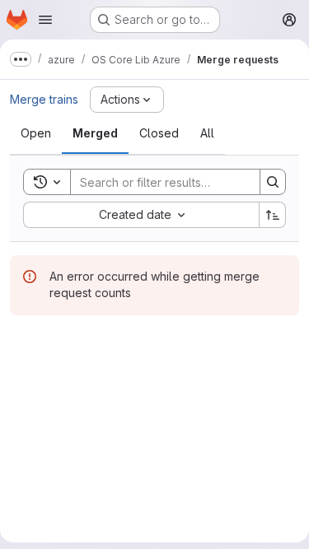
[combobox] (141, 215)
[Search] (273, 182)
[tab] (36, 133)
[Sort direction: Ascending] (273, 215)
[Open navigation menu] (45, 20)
